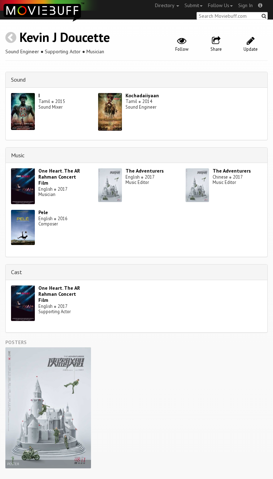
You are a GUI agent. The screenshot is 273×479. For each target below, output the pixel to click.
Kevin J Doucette (65, 37)
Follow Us (218, 5)
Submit (191, 5)
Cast (16, 272)
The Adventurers (144, 171)
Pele (43, 212)
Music (18, 155)
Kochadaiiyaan (142, 95)
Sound (18, 79)
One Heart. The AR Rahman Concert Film (59, 177)
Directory (165, 5)
